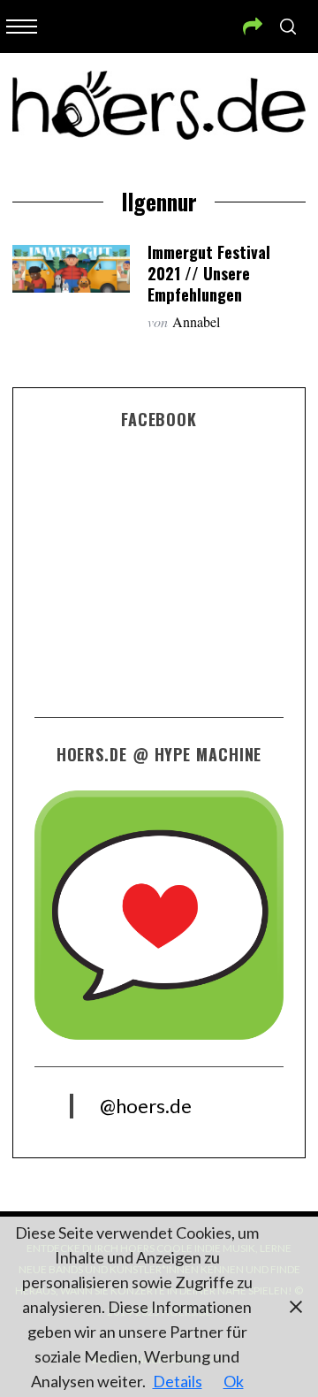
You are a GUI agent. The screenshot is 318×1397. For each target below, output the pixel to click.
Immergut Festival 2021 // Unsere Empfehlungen (209, 273)
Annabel (196, 321)
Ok (233, 1381)
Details (177, 1381)
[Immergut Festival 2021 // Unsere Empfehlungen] (70, 269)
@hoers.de (146, 1106)
